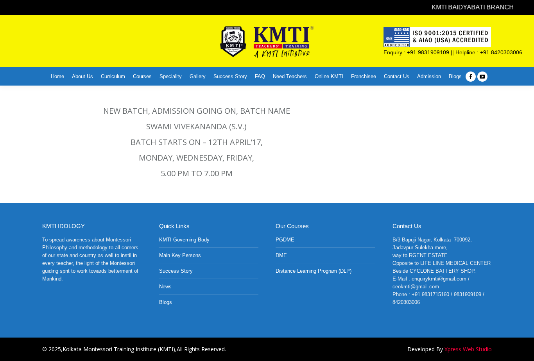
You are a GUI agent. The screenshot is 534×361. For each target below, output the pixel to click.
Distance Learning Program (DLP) (313, 271)
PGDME (285, 240)
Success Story (176, 271)
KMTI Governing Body (184, 240)
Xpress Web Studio (468, 349)
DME (281, 255)
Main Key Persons (180, 255)
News (165, 287)
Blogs (165, 302)
